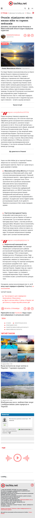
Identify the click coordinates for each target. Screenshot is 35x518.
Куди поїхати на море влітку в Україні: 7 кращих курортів (14, 367)
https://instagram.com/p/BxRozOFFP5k (15, 112)
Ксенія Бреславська (13, 35)
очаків (8, 323)
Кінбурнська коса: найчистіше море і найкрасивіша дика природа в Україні (17, 404)
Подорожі (5, 43)
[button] (29, 8)
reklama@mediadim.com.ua (26, 499)
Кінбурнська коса (21, 323)
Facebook (18, 313)
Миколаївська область (14, 329)
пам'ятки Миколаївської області (17, 327)
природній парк (11, 325)
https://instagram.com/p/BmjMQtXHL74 (15, 240)
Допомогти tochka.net (17, 13)
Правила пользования (6, 508)
